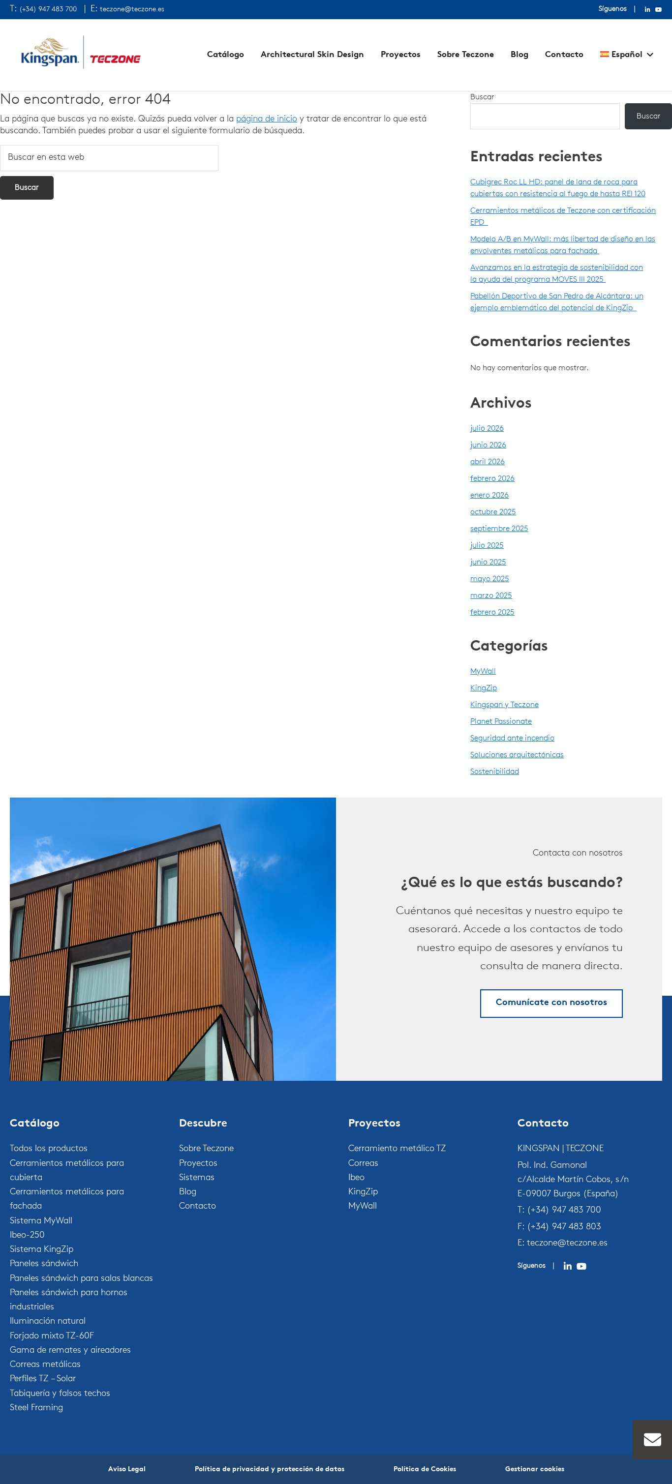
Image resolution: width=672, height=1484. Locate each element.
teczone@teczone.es (132, 9)
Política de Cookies (425, 1469)
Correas (363, 1163)
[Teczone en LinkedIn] (647, 10)
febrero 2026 (492, 479)
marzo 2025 (491, 596)
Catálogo (225, 55)
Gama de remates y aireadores (70, 1350)
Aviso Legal (127, 1469)
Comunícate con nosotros (551, 1003)
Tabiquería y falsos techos (60, 1394)
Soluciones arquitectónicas (517, 755)
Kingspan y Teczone (504, 705)
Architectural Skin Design (312, 55)
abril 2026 (487, 462)
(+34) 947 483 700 (48, 9)
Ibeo (356, 1178)
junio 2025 (488, 562)
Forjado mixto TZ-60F (52, 1336)
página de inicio (266, 119)
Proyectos (401, 55)
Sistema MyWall (41, 1221)
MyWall (483, 672)
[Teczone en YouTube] (658, 10)
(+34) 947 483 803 (564, 1227)
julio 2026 (487, 429)
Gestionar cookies (534, 1469)
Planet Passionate (501, 722)
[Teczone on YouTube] (581, 1266)
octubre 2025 (493, 512)
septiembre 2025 (499, 529)
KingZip (483, 688)
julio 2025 (487, 546)
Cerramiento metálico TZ (397, 1149)
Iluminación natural (48, 1321)
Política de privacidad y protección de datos (269, 1469)
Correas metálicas (45, 1365)
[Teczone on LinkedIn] (568, 1266)
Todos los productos (49, 1149)
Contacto (564, 55)
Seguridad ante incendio (512, 738)
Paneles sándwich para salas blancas (81, 1279)
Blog (519, 55)
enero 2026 (489, 496)
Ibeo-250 (27, 1235)
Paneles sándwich (44, 1264)
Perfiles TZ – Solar (43, 1379)
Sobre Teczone (465, 55)
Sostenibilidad (494, 772)
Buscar (482, 97)
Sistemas (196, 1178)
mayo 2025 (489, 579)
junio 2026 (488, 445)
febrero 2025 (492, 613)
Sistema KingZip (41, 1250)
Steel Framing (36, 1408)
